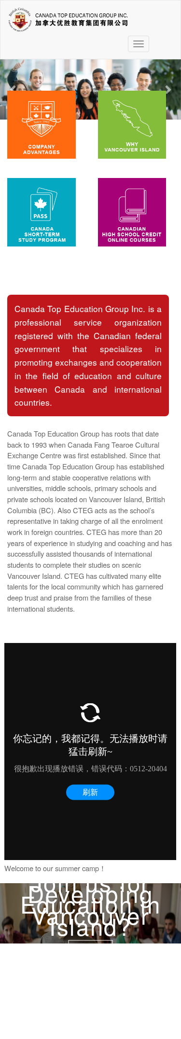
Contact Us (90, 947)
